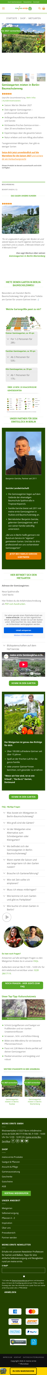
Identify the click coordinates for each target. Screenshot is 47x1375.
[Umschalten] (8, 339)
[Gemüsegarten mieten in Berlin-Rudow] (12, 1086)
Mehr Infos (31, 97)
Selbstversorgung (10, 1213)
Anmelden (10, 1292)
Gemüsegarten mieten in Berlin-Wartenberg (35, 1101)
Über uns (6, 1227)
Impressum (7, 1357)
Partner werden (9, 1237)
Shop (23, 18)
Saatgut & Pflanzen (11, 1161)
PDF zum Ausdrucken (15, 604)
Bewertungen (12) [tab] (9, 189)
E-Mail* (5, 1265)
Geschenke (7, 1176)
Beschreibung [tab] (8, 184)
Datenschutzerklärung (33, 1357)
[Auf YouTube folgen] (27, 1141)
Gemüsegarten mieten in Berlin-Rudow (12, 1101)
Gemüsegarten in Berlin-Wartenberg (27, 256)
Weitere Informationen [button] (23, 635)
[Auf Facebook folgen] (13, 1141)
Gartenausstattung (11, 1171)
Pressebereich (8, 1232)
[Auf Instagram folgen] (18, 1141)
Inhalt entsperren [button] (23, 630)
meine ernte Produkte (12, 1157)
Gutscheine (7, 1181)
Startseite (11, 18)
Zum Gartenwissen (15, 2)
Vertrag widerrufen (16, 1193)
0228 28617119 (17, 1133)
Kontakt (36, 2)
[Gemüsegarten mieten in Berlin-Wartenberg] (35, 1086)
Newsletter (27, 2)
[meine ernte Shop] (23, 8)
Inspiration (7, 1223)
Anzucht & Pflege (10, 1166)
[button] (3, 8)
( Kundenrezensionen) (11, 100)
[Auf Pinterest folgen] (22, 1141)
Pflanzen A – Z (8, 1218)
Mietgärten (34, 18)
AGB (4, 1186)
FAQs (35, 961)
